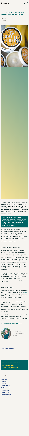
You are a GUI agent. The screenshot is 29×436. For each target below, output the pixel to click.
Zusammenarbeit (6, 394)
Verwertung (5, 392)
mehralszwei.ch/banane (8, 225)
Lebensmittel (5, 386)
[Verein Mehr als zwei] (5, 3)
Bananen (4, 379)
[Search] (24, 3)
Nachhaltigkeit (5, 388)
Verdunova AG (12, 261)
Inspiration (4, 383)
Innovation (4, 381)
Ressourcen (5, 390)
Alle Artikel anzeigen (8, 348)
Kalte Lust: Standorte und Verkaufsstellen (11, 323)
